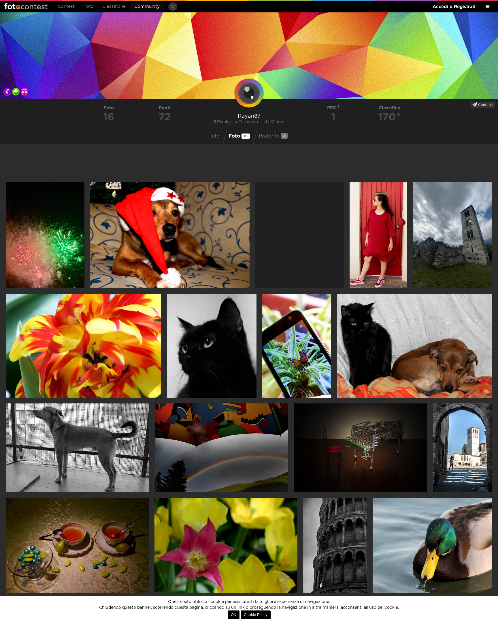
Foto (88, 6)
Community (147, 6)
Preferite (272, 136)
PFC (332, 107)
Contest (66, 6)
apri (45, 235)
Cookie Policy (255, 615)
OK (233, 615)
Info (215, 136)
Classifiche (114, 6)
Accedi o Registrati (454, 6)
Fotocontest (26, 6)
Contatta (485, 105)
